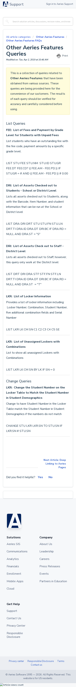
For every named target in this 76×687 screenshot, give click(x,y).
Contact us (36, 665)
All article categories (18, 37)
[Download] (31, 351)
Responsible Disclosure (40, 661)
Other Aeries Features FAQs (24, 40)
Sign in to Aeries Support (59, 4)
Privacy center (16, 661)
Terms (60, 661)
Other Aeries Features (50, 37)
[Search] (6, 21)
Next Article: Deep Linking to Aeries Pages (55, 463)
